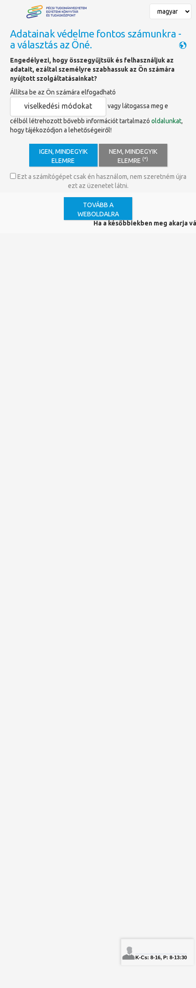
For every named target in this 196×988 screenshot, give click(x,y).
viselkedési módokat (58, 106)
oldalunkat (166, 121)
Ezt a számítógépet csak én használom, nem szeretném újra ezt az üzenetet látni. (101, 181)
